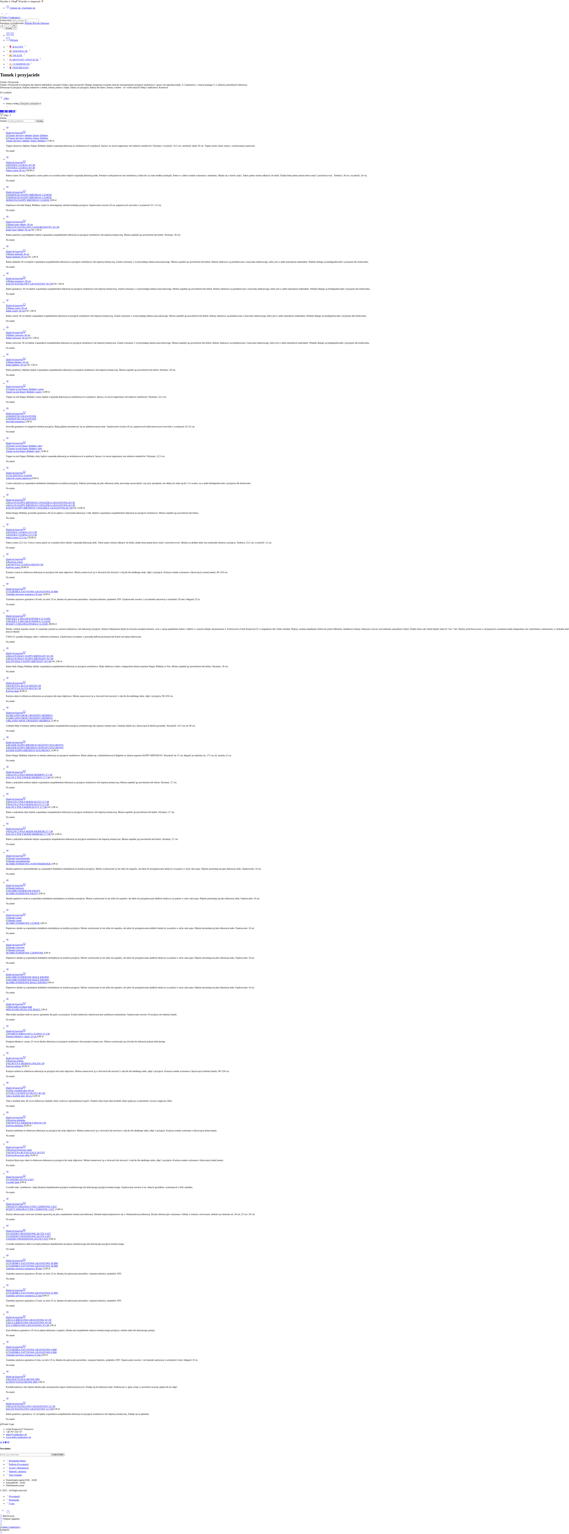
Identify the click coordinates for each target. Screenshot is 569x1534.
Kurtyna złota (12, 691)
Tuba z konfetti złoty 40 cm (19, 1096)
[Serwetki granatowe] (287, 417)
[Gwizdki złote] (287, 1179)
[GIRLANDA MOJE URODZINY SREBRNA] (287, 716)
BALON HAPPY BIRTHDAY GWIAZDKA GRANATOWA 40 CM (39, 508)
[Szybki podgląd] (7, 129)
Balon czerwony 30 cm (17, 338)
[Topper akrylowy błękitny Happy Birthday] (287, 136)
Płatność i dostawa (17, 1471)
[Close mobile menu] (1, 1524)
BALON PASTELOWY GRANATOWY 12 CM (29, 1409)
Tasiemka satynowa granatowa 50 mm (24, 594)
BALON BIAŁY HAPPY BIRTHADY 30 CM (28, 661)
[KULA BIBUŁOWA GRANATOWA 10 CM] (287, 1321)
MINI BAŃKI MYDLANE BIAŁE (23, 1009)
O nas (11, 1503)
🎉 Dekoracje (18, 51)
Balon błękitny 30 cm (16, 365)
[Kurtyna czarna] (287, 563)
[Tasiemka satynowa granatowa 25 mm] (287, 1293)
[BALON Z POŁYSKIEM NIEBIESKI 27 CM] (287, 831)
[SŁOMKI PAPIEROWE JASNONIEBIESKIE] (287, 859)
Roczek (36, 23)
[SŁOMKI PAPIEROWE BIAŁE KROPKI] (287, 978)
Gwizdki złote (13, 1182)
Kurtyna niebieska (15, 1125)
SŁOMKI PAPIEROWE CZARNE (23, 923)
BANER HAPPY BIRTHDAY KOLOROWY (28, 750)
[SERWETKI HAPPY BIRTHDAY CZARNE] (287, 196)
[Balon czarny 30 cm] (287, 308)
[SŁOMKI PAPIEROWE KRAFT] (287, 889)
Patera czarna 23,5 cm (16, 537)
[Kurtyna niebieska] (287, 1121)
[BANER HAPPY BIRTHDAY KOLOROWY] (287, 746)
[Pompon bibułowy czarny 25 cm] (287, 1034)
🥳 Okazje (15, 55)
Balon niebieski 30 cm (16, 257)
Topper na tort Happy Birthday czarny (24, 392)
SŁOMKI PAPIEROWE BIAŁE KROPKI (26, 982)
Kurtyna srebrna (14, 1066)
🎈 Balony (16, 47)
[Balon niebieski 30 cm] (287, 254)
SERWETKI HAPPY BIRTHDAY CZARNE (28, 200)
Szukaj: (3, 121)
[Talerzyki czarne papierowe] (287, 475)
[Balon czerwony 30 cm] (287, 335)
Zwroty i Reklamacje (19, 1468)
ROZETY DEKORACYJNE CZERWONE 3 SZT (30, 1209)
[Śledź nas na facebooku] (3, 1443)
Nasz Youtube (15, 1475)
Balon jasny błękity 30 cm (18, 230)
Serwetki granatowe (15, 421)
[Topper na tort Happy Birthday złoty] (287, 447)
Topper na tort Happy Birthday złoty (23, 451)
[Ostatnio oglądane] (8, 1513)
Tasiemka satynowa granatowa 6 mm (23, 1355)
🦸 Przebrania (19, 67)
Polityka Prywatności (19, 1464)
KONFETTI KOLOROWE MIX (22, 1382)
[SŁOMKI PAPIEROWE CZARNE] (287, 919)
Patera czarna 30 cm (15, 170)
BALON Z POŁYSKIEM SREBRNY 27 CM (28, 777)
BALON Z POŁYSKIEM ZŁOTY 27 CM (26, 807)
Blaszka (29, 23)
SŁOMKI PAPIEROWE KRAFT (22, 893)
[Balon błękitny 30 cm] (287, 362)
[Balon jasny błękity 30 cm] (287, 226)
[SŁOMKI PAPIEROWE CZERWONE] (287, 949)
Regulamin (14, 1500)
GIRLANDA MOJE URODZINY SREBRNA (28, 720)
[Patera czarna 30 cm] (287, 166)
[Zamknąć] (10, 115)
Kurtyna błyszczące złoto (18, 1155)
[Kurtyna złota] (287, 687)
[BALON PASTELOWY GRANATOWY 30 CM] (287, 281)
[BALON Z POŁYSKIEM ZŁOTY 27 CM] (287, 803)
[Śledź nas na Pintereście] (5, 1443)
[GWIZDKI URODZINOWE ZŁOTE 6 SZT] (287, 1235)
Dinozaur (44, 23)
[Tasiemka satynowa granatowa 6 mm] (287, 1351)
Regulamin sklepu (17, 1461)
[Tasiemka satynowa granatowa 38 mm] (287, 1264)
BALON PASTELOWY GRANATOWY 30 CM (29, 284)
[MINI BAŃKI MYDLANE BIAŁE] (287, 1007)
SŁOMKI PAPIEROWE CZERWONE (25, 953)
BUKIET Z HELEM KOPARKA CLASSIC (27, 624)
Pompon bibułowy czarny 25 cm (21, 1036)
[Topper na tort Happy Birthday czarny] (287, 389)
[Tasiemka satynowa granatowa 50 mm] (287, 591)
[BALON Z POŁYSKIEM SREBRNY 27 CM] (287, 774)
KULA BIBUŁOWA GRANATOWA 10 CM (27, 1325)
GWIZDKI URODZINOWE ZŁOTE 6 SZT (27, 1239)
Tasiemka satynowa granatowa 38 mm (24, 1268)
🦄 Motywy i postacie (24, 59)
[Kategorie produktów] (8, 35)
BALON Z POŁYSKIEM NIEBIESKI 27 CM (28, 834)
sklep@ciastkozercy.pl (16, 1434)
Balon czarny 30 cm (15, 311)
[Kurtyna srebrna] (287, 1062)
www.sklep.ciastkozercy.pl (18, 1437)
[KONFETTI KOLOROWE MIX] (287, 1379)
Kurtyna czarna (13, 567)
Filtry (6, 98)
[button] (16, 132)
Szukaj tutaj (6, 20)
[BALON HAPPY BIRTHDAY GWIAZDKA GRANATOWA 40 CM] (287, 504)
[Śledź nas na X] (1, 1443)
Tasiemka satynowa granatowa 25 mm (24, 1295)
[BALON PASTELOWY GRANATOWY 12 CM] (287, 1406)
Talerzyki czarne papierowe (19, 478)
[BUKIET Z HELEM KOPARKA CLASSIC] (287, 620)
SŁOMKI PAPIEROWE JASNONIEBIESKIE (28, 863)
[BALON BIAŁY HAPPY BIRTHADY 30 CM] (287, 657)
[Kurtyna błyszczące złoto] (287, 1151)
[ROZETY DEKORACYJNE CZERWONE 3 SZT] (287, 1206)
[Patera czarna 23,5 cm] (287, 533)
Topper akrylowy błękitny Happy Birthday (26, 140)
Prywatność (14, 1496)
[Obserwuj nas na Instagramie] (8, 1443)
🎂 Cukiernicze (19, 64)
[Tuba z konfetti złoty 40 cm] (287, 1092)
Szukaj (9, 28)
